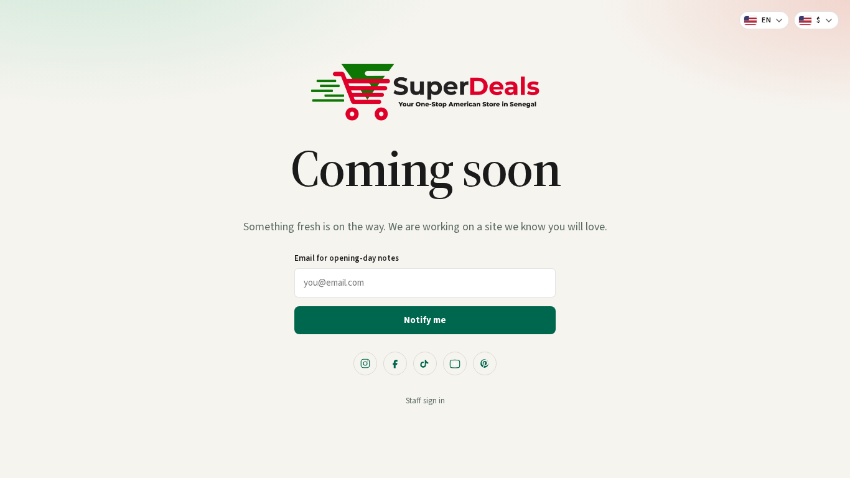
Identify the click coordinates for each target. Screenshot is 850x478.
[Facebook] (395, 363)
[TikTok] (425, 363)
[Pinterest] (485, 363)
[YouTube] (455, 363)
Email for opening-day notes (346, 258)
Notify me (425, 320)
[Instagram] (365, 363)
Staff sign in (425, 400)
